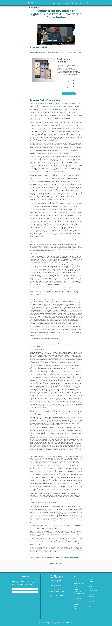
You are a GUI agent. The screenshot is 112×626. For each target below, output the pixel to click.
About (54, 3)
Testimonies (77, 595)
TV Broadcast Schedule (79, 593)
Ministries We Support (79, 583)
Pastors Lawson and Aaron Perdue (64, 51)
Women (76, 604)
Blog (89, 606)
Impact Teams (77, 610)
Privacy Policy (51, 623)
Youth (75, 606)
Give (81, 3)
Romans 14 (53, 105)
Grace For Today (78, 591)
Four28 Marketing (69, 622)
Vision (75, 578)
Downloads (91, 601)
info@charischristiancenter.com (56, 591)
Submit (16, 596)
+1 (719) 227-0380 (56, 589)
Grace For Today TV (36, 7)
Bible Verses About (78, 598)
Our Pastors (76, 580)
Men (75, 602)
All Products (91, 594)
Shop (76, 3)
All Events (91, 581)
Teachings (60, 3)
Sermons (76, 589)
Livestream (76, 587)
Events (72, 3)
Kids (75, 608)
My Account (91, 596)
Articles (76, 596)
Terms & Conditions (59, 623)
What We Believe (78, 581)
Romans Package (69, 94)
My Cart (91, 598)
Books (90, 599)
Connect (67, 3)
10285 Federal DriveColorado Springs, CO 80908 (56, 586)
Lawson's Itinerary (93, 590)
